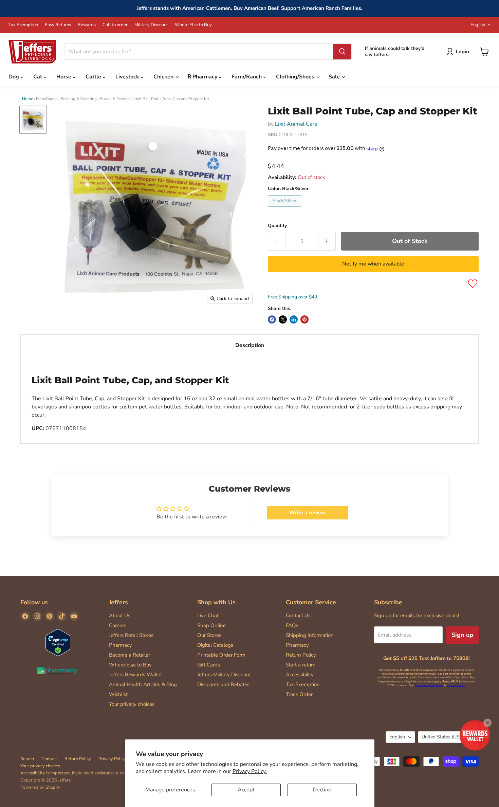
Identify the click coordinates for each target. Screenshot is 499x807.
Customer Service (311, 602)
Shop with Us (216, 602)
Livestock (128, 76)
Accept (246, 789)
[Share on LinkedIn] (294, 319)
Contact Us (298, 615)
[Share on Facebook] (272, 319)
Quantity (277, 225)
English (477, 25)
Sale (335, 76)
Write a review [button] (307, 512)
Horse (64, 76)
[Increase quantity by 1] (327, 241)
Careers (117, 625)
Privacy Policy (456, 685)
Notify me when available (373, 264)
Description (249, 345)
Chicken (164, 76)
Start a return (301, 664)
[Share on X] (283, 319)
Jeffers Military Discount (224, 674)
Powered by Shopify (40, 787)
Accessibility (300, 674)
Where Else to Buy (193, 24)
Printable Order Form (221, 655)
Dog (14, 76)
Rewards (87, 24)
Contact (49, 759)
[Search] (342, 51)
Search (27, 759)
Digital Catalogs (215, 645)
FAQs (292, 625)
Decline (322, 789)
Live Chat (208, 615)
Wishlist (118, 694)
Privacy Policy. (250, 771)
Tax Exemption (23, 24)
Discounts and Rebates (223, 684)
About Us (119, 615)
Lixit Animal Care (296, 124)
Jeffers (118, 602)
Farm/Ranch (247, 76)
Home (27, 99)
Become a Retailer (129, 655)
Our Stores (209, 635)
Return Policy (301, 655)
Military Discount (151, 24)
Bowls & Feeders (115, 99)
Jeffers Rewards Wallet (135, 674)
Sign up (462, 635)
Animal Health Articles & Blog (143, 684)
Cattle (94, 76)
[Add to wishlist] (473, 284)
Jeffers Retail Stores (131, 635)
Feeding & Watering (79, 99)
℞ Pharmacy (203, 76)
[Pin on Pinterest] (304, 319)
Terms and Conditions (429, 685)
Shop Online (211, 625)
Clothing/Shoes (296, 76)
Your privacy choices (131, 704)
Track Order (299, 694)
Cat (38, 76)
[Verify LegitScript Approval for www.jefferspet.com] (57, 643)
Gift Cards (208, 664)
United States (445, 737)
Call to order (115, 24)
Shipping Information (310, 635)
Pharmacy (120, 645)
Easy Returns (58, 24)
